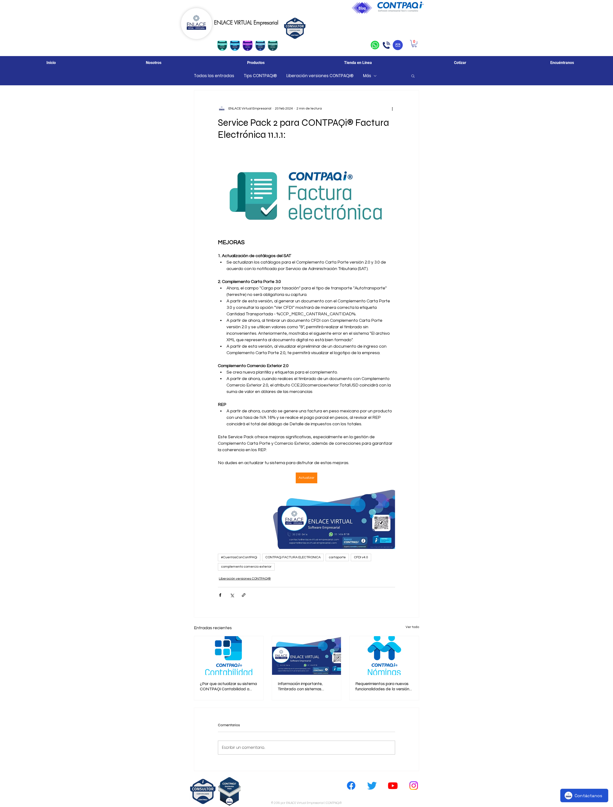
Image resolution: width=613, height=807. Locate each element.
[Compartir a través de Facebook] (220, 595)
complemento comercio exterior (246, 566)
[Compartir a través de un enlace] (243, 595)
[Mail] (398, 45)
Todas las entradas (214, 75)
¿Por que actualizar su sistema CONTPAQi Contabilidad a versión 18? (228, 686)
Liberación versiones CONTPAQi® (319, 75)
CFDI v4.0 (361, 557)
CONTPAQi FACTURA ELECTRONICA (293, 557)
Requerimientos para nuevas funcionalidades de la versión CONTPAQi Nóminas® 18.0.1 (382, 686)
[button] (414, 43)
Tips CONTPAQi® (260, 75)
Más (367, 75)
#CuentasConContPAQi (239, 557)
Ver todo (412, 627)
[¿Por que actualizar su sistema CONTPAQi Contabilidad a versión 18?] (228, 655)
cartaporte (337, 557)
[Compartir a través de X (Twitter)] (232, 595)
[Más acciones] (392, 108)
